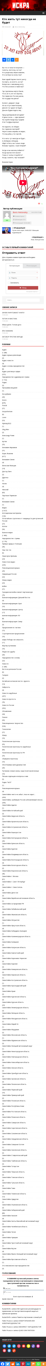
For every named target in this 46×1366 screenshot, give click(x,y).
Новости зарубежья (9, 693)
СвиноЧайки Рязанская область (13, 1117)
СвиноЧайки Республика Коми (13, 1106)
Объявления (6, 711)
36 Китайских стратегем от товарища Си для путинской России (22, 519)
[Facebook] (4, 60)
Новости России (8, 705)
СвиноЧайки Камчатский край (13, 953)
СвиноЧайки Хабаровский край (13, 1210)
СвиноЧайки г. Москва (10, 876)
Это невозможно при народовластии (15, 1266)
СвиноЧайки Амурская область (13, 816)
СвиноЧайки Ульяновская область (14, 1205)
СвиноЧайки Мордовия (10, 1030)
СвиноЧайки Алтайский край (12, 811)
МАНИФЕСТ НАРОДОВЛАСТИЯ (30, 1327)
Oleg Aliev (5, 429)
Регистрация (32, 266)
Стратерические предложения (13, 634)
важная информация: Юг (11, 615)
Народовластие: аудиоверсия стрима (15, 377)
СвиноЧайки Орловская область (14, 1079)
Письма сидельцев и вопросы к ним (15, 776)
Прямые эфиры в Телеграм (12, 544)
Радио (4, 382)
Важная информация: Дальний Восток (16, 597)
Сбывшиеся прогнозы (10, 759)
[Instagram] (19, 1346)
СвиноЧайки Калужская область (14, 947)
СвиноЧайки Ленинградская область (15, 1008)
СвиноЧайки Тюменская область (14, 1194)
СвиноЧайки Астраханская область (15, 827)
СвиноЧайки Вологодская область (14, 865)
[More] (17, 60)
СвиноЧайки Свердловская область (15, 1139)
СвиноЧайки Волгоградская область (15, 860)
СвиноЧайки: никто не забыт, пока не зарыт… (18, 794)
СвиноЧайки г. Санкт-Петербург (13, 882)
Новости (5, 664)
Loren (4, 417)
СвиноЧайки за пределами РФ (13, 904)
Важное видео (7, 532)
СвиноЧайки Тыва (8, 1188)
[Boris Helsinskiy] (7, 215)
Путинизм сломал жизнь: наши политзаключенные (20, 771)
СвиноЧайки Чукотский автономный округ (17, 1243)
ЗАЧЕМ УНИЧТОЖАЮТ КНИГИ (13, 313)
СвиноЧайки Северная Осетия (13, 1144)
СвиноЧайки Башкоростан (11, 832)
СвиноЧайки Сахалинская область (14, 1133)
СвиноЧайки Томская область (13, 1177)
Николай (5, 490)
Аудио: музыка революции (11, 355)
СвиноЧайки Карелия (9, 964)
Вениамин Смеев (8, 459)
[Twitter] (8, 60)
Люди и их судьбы (8, 652)
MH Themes (35, 1360)
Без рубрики (6, 394)
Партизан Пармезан (9, 495)
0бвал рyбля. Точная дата (11, 325)
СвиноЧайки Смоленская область (14, 1150)
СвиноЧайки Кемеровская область (14, 969)
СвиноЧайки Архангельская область (15, 822)
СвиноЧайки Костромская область (14, 980)
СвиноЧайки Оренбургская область (15, 1073)
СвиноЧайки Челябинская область (14, 1227)
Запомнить (14, 283)
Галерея (5, 675)
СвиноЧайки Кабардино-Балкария (14, 931)
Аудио (4, 350)
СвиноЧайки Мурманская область (14, 1040)
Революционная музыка (11, 568)
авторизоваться (8, 260)
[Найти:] (23, 300)
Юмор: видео (7, 580)
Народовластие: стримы (11, 538)
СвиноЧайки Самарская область (14, 1123)
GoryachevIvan (7, 411)
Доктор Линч (7, 471)
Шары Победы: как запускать (12, 640)
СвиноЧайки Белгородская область (15, 838)
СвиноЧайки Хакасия (9, 1216)
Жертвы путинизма (9, 646)
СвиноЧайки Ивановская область (14, 915)
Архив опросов (7, 1299)
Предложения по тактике (11, 628)
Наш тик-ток (6, 550)
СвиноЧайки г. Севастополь (12, 887)
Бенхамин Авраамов (9, 447)
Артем (4, 441)
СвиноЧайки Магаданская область (14, 1019)
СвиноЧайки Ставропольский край (14, 1155)
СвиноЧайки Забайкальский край (14, 909)
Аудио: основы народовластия (13, 366)
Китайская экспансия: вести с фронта (16, 681)
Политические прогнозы (11, 741)
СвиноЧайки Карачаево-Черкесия (14, 958)
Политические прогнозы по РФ (13, 753)
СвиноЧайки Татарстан (10, 1166)
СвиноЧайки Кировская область (14, 975)
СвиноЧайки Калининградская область (16, 936)
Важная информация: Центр (12, 610)
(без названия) (7, 331)
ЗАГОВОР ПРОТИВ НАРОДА (12, 337)
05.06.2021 (7, 27)
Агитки (4, 526)
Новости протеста (9, 699)
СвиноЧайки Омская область (12, 1068)
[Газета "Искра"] (23, 9)
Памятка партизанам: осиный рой (29, 1317)
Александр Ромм (8, 435)
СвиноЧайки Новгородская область (15, 1057)
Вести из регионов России (11, 669)
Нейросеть (6, 687)
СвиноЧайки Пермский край (12, 1090)
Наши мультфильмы (9, 556)
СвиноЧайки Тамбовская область (14, 1161)
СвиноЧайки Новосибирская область (15, 1062)
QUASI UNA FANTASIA (27, 1330)
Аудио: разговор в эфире (11, 371)
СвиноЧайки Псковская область (13, 1101)
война (4, 586)
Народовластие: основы (11, 658)
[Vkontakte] (12, 60)
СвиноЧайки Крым (8, 991)
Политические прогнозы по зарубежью (16, 747)
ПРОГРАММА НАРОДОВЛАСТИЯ (14, 765)
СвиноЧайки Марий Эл (10, 1024)
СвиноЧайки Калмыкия (10, 942)
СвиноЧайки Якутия (9, 1248)
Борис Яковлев (7, 453)
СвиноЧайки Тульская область (13, 1183)
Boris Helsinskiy (20, 27)
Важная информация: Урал (12, 603)
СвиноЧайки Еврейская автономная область (18, 898)
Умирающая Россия (9, 574)
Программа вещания (9, 388)
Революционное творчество (12, 723)
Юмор (4, 735)
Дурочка (5, 477)
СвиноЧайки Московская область (14, 1035)
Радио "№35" (7, 782)
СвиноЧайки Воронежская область (15, 871)
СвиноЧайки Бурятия (9, 849)
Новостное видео (8, 562)
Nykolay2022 (6, 423)
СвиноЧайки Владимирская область (15, 854)
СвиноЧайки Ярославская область (14, 1259)
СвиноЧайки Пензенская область (14, 1084)
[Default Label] (9, 1346)
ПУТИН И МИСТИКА (9, 319)
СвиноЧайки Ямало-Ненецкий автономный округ (19, 1254)
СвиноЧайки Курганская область (14, 997)
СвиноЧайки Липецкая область (13, 1013)
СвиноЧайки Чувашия (10, 1237)
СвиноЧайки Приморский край (13, 1095)
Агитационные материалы (11, 513)
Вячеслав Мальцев (9, 466)
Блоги (4, 400)
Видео (4, 508)
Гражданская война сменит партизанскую (17, 592)
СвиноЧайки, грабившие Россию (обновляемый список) (22, 800)
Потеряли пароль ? (32, 291)
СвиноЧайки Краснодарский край (14, 986)
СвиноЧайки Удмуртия (10, 1199)
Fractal (4, 405)
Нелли (4, 484)
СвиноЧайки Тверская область (13, 1172)
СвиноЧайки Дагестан (10, 893)
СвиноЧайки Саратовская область (14, 1128)
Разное (4, 717)
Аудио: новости (7, 360)
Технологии (6, 729)
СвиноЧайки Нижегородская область (15, 1051)
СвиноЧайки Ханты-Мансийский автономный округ (20, 1221)
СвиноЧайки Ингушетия (10, 920)
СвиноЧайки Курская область (13, 1002)
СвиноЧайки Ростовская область (14, 1112)
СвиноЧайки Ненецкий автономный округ (17, 1046)
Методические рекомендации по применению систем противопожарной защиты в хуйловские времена (21, 1311)
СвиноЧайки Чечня (9, 1232)
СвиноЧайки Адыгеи (9, 805)
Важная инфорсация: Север (12, 621)
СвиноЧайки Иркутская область (13, 926)
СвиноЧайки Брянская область (13, 843)
